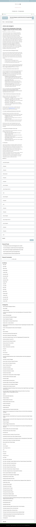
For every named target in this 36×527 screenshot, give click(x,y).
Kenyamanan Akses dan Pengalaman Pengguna (10, 384)
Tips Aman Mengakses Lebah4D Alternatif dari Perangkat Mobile (17, 17)
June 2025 (4, 285)
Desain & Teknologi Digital (7, 315)
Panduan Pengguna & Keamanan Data (9, 423)
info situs (4, 350)
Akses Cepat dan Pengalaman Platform (9, 306)
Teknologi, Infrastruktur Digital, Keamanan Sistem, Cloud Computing (13, 506)
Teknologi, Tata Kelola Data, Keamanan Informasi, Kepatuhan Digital (13, 512)
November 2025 (5, 276)
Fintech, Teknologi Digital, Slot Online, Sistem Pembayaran (12, 327)
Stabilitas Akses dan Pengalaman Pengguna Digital (11, 474)
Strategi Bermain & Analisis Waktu (8, 476)
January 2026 (5, 272)
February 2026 (5, 270)
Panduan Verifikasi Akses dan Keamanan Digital (10, 428)
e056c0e (4, 31)
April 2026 (4, 266)
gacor (4, 329)
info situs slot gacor (6, 354)
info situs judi (5, 352)
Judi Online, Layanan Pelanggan (8, 359)
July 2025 (4, 283)
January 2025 (5, 295)
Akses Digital (5, 308)
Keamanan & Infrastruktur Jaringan (8, 370)
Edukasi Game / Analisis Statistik (8, 322)
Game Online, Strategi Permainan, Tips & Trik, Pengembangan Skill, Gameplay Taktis (16, 337)
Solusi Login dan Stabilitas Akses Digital (9, 472)
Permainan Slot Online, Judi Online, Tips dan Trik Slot (11, 434)
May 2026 (4, 264)
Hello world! (14, 259)
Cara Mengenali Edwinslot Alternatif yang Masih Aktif (11, 253)
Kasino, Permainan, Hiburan (7, 365)
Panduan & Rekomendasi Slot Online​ (8, 401)
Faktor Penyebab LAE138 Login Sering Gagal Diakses (11, 251)
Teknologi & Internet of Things (7, 488)
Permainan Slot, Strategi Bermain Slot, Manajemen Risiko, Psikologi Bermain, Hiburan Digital (17, 438)
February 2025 (5, 293)
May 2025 (4, 287)
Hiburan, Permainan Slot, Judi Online (8, 346)
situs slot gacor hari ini (6, 189)
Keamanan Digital (6, 378)
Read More (4, 158)
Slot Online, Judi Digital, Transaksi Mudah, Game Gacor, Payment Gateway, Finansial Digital (17, 461)
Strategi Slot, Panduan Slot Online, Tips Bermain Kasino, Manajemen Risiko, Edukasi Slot (17, 480)
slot (3, 204)
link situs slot (5, 173)
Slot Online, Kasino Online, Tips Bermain (9, 465)
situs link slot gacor (6, 162)
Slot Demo (4, 451)
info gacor (4, 348)
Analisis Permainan (6, 310)
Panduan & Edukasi (6, 397)
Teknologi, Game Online (6, 504)
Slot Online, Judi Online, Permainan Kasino (9, 463)
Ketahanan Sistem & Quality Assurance (9, 386)
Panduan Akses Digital (6, 405)
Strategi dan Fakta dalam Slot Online (8, 478)
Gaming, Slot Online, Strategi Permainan (9, 341)
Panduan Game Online (6, 414)
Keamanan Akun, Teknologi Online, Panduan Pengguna (11, 374)
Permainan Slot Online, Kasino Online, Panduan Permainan (12, 436)
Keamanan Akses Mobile (7, 372)
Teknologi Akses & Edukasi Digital (8, 493)
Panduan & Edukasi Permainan (8, 399)
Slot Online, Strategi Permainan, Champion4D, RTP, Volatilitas (12, 470)
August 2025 (5, 281)
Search (3, 238)
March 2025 (5, 291)
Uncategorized (5, 517)
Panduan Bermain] (6, 407)
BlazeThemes (27, 525)
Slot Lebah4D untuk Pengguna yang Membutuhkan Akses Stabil (13, 249)
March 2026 (5, 268)
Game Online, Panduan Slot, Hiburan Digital (9, 335)
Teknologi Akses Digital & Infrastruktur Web (10, 495)
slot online (4, 457)
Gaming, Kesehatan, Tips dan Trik (8, 339)
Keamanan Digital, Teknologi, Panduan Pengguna (10, 382)
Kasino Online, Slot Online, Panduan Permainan (10, 361)
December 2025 (5, 274)
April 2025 (4, 289)
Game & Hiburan (5, 331)
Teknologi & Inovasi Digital (7, 486)
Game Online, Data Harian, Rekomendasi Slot (10, 333)
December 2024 (5, 297)
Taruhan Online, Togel (6, 482)
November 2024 (5, 299)
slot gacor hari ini (6, 455)
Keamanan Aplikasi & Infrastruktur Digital (9, 376)
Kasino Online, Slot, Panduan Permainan (9, 363)
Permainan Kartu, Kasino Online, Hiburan (9, 430)
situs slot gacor (5, 185)
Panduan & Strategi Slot (6, 403)
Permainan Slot (5, 432)
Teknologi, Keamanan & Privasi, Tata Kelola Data (10, 508)
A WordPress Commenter (7, 259)
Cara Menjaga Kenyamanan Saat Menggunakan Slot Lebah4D (12, 245)
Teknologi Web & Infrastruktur (7, 500)
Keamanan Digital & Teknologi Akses (9, 380)
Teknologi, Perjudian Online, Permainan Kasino (10, 510)
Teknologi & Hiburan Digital (7, 484)
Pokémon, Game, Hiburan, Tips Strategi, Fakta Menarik (11, 440)
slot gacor (4, 166)
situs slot (4, 444)
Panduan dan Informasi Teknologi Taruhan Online (10, 409)
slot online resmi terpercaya (7, 459)
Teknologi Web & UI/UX (6, 502)
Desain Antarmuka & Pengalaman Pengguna (10, 317)
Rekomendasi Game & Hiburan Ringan (9, 442)
